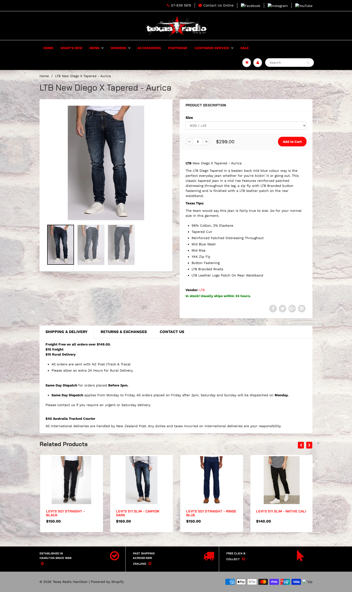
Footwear (177, 48)
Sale (244, 48)
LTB (202, 290)
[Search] (308, 63)
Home (48, 48)
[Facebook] (250, 5)
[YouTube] (303, 5)
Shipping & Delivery (66, 331)
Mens (94, 48)
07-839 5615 (181, 5)
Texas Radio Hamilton (70, 582)
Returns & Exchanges (124, 331)
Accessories (149, 48)
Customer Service (211, 48)
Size (189, 117)
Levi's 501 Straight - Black (64, 513)
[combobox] (289, 62)
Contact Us (172, 331)
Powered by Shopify (107, 582)
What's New (71, 48)
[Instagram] (278, 5)
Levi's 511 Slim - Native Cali (281, 511)
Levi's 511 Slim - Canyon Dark (137, 513)
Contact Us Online (218, 5)
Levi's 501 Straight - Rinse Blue (211, 513)
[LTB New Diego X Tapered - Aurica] (105, 163)
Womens (118, 48)
